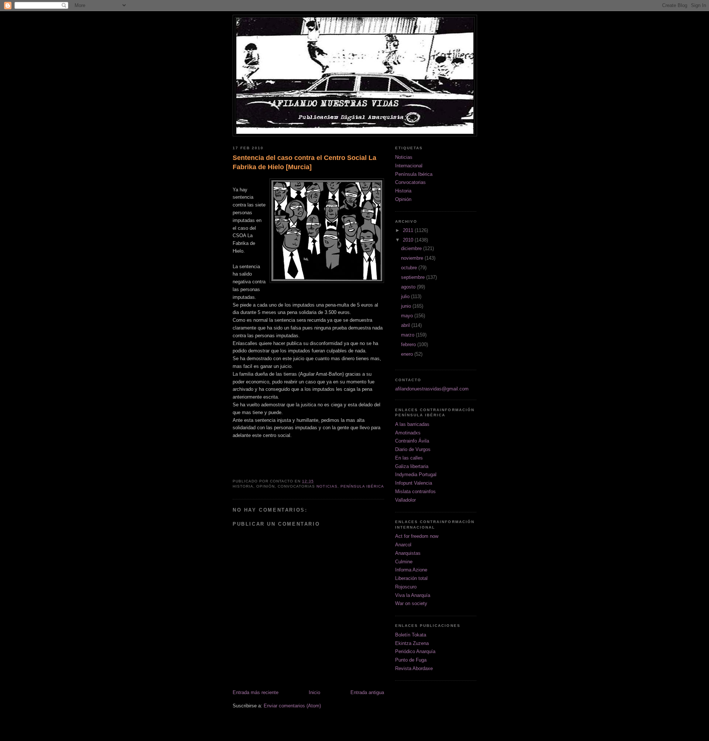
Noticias (326, 486)
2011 (409, 230)
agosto (409, 287)
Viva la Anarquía (412, 595)
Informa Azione (411, 570)
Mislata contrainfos (415, 491)
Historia (403, 191)
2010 (409, 240)
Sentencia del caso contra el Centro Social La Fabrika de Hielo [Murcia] (304, 162)
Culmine (403, 561)
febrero (409, 344)
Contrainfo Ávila (412, 441)
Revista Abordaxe (414, 668)
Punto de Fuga (411, 660)
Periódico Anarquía (415, 651)
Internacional (408, 165)
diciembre (412, 248)
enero (407, 354)
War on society (411, 603)
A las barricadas (412, 424)
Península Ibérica (362, 486)
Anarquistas (408, 553)
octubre (409, 267)
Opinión (403, 199)
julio (406, 296)
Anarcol (403, 544)
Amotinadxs (408, 433)
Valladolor (405, 500)
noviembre (413, 258)
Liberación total (411, 578)
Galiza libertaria (411, 466)
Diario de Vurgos (413, 449)
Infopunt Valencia (413, 483)
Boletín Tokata (410, 635)
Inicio (314, 692)
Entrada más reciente (255, 692)
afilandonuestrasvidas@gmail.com (432, 389)
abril (406, 325)
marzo (408, 335)
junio (406, 306)
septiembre (413, 277)
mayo (407, 315)
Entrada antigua (367, 692)
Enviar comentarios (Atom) (292, 705)
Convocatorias (410, 182)
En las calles (409, 458)
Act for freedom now (416, 536)
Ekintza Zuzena (412, 643)
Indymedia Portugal (415, 474)
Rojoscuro (406, 587)
